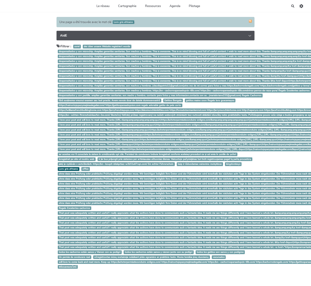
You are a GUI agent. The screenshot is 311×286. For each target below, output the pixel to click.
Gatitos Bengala (173, 100)
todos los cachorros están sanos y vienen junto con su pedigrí (158, 252)
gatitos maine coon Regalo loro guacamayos (210, 100)
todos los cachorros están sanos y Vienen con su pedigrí (89, 252)
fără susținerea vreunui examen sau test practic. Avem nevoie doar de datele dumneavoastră (109, 100)
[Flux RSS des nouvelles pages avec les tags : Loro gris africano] (250, 21)
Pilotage (194, 6)
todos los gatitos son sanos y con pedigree (220, 252)
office (85, 169)
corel (77, 46)
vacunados (219, 257)
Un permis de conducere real (74, 257)
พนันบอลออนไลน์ (67, 267)
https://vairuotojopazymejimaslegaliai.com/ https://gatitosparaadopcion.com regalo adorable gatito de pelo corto (120, 105)
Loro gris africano (68, 169)
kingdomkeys (233, 164)
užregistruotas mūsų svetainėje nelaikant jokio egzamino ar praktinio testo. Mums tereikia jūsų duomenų (151, 257)
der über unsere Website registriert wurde (107, 46)
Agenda (175, 6)
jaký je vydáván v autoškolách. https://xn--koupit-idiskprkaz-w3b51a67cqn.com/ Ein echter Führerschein (116, 164)
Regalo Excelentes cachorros (74, 208)
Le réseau (103, 6)
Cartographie (127, 6)
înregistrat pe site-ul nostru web (76, 159)
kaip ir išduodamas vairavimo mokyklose (200, 164)
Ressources (153, 6)
